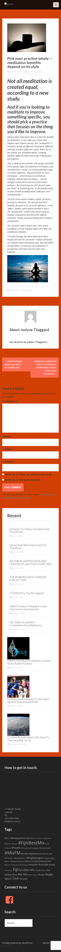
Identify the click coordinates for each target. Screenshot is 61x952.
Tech (15, 878)
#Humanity (25, 848)
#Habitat (7, 848)
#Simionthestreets (42, 861)
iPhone (43, 870)
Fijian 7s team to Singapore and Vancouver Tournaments (28, 608)
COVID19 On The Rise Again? (27, 593)
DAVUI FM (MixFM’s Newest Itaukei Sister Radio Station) (29, 662)
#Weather (33, 864)
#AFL (6, 838)
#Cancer (40, 838)
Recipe (41, 874)
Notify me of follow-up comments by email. (28, 474)
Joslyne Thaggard (34, 71)
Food (37, 870)
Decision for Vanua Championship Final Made (29, 530)
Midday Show (10, 874)
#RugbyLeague (34, 858)
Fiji (15, 869)
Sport (8, 878)
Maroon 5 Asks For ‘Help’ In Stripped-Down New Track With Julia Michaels (45, 367)
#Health (16, 847)
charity (52, 864)
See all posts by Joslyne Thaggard (27, 342)
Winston (24, 878)
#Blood (33, 838)
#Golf (47, 844)
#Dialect (7, 844)
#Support (15, 865)
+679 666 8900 (11, 818)
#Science (29, 861)
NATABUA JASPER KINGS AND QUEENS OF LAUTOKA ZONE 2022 (30, 562)
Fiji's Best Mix (26, 870)
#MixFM (12, 853)
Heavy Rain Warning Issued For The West (28, 546)
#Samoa (21, 861)
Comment (11, 401)
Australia (43, 864)
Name (8, 436)
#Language (34, 848)
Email (8, 449)
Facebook (8, 870)
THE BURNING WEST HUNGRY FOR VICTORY (27, 578)
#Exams (14, 844)
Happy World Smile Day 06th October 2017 (13, 364)
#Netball (45, 854)
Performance (32, 875)
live (48, 870)
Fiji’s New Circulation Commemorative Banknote (25, 624)
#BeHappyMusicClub (20, 838)
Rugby (49, 874)
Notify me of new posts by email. (22, 479)
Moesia (46, 942)
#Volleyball (24, 865)
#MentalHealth (45, 848)
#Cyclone (47, 838)
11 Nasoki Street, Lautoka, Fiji (12, 812)
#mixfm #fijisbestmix (31, 853)
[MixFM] (8, 3)
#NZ (50, 854)
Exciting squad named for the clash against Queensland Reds (28, 700)
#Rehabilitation (20, 858)
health (12, 290)
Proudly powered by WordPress (17, 942)
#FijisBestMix (31, 843)
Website (9, 461)
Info (18, 290)
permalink (27, 290)
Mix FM (22, 874)
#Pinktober (8, 858)
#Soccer (7, 865)
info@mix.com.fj (12, 821)
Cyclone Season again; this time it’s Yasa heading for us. (28, 739)
